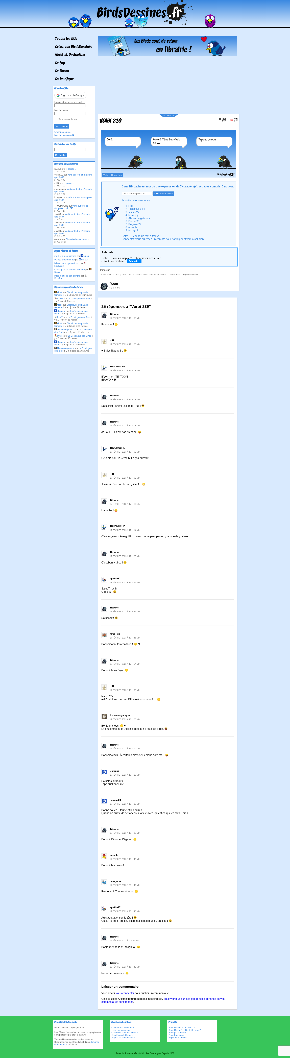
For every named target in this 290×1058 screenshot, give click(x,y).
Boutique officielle (177, 1032)
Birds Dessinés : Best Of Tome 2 (184, 1030)
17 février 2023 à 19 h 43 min (125, 859)
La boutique (64, 79)
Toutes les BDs (66, 38)
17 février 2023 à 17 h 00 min (125, 344)
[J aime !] (231, 120)
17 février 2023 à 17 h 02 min (125, 452)
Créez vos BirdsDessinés (73, 47)
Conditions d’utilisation (122, 1035)
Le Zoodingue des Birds (78, 298)
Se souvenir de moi (67, 119)
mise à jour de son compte (67, 276)
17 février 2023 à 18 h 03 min (125, 690)
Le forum (62, 71)
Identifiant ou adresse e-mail (68, 102)
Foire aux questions (121, 1030)
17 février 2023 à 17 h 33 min (125, 582)
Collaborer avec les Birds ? (124, 1032)
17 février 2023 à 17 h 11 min (125, 504)
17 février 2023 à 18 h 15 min (125, 775)
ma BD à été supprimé (65, 256)
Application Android (177, 1037)
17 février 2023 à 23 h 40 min (125, 911)
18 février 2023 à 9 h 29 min (124, 941)
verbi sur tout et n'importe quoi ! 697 (71, 207)
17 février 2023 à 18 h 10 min (125, 749)
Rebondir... (134, 261)
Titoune (113, 284)
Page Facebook (176, 1035)
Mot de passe (61, 110)
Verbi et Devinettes (70, 55)
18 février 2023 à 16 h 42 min (125, 967)
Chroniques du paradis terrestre (69, 269)
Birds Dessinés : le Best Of (181, 1027)
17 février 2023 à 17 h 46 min (125, 638)
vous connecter (125, 993)
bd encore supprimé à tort (66, 263)
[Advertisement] (167, 83)
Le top (60, 63)
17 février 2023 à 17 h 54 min (125, 664)
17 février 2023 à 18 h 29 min (125, 804)
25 (224, 120)
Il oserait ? (71, 169)
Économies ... (70, 183)
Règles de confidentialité (123, 1037)
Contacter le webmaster (122, 1027)
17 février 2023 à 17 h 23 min (125, 556)
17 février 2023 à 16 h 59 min (125, 318)
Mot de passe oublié (64, 135)
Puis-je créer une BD (64, 259)
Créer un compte (62, 132)
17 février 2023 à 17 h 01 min (125, 370)
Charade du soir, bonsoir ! (78, 239)
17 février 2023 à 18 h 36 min (125, 833)
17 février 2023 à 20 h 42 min (125, 885)
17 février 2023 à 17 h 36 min (125, 611)
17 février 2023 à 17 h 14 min (125, 530)
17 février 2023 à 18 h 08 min (125, 719)
